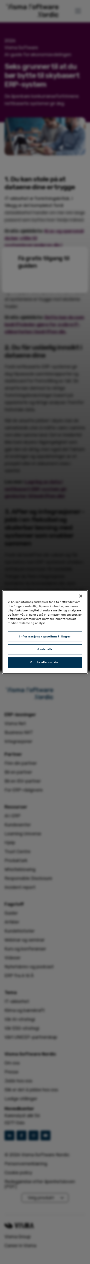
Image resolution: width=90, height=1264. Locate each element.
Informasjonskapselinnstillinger (45, 636)
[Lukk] (80, 596)
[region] (45, 632)
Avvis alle (45, 649)
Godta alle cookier (45, 662)
